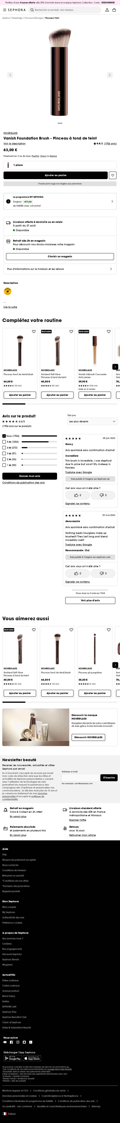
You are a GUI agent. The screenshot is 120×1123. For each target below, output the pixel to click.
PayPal (35, 156)
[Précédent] (10, 75)
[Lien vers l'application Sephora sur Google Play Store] (13, 1058)
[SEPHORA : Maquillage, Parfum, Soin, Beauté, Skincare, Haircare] (17, 10)
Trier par (71, 415)
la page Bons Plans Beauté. (59, 1069)
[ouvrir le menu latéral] (4, 10)
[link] (29, 476)
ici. (68, 1067)
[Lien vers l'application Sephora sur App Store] (32, 1058)
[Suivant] (110, 75)
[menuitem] (107, 9)
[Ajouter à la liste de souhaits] (33, 331)
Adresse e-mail (69, 771)
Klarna (53, 156)
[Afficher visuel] (60, 73)
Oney (43, 156)
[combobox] (92, 421)
